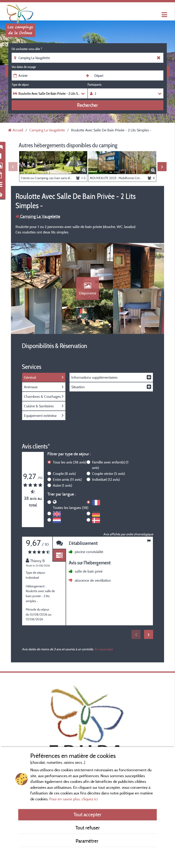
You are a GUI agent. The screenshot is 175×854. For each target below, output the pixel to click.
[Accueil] (20, 12)
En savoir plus (103, 649)
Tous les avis (69, 462)
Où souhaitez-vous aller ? (27, 49)
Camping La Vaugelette (39, 216)
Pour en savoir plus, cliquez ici (73, 798)
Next (162, 166)
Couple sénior (108, 473)
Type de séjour (20, 85)
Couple (64, 473)
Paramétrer (88, 841)
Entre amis (67, 479)
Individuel (106, 479)
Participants (94, 85)
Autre (62, 485)
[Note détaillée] (59, 555)
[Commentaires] (59, 543)
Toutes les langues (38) (70, 507)
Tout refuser (87, 828)
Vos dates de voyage (24, 67)
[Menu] (163, 15)
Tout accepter (87, 814)
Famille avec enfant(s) (110, 465)
